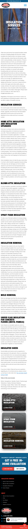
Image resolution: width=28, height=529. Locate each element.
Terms (25, 527)
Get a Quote (20, 468)
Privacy (21, 527)
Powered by (6, 527)
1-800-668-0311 (7, 468)
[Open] (25, 5)
